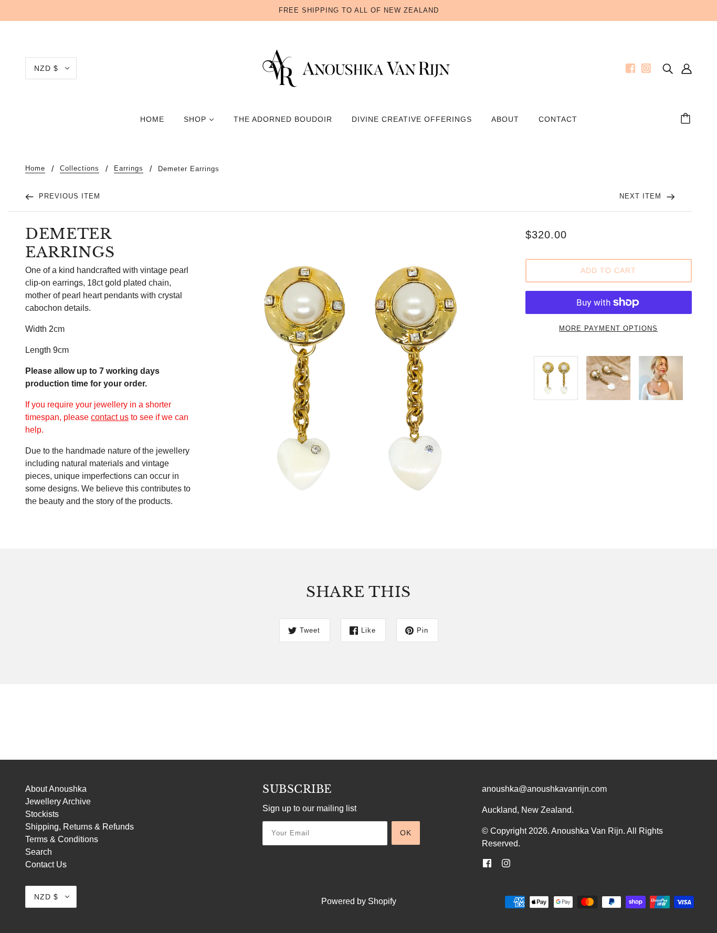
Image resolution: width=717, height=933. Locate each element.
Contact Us (46, 864)
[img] (667, 68)
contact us (110, 417)
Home (35, 168)
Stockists (42, 814)
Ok (406, 833)
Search (38, 851)
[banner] (358, 67)
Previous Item (68, 196)
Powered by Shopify (358, 901)
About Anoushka (56, 788)
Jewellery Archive (58, 801)
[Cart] (687, 119)
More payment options (608, 328)
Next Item (641, 196)
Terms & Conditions (61, 839)
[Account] (686, 68)
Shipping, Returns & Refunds (79, 826)
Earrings (128, 168)
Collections (79, 168)
